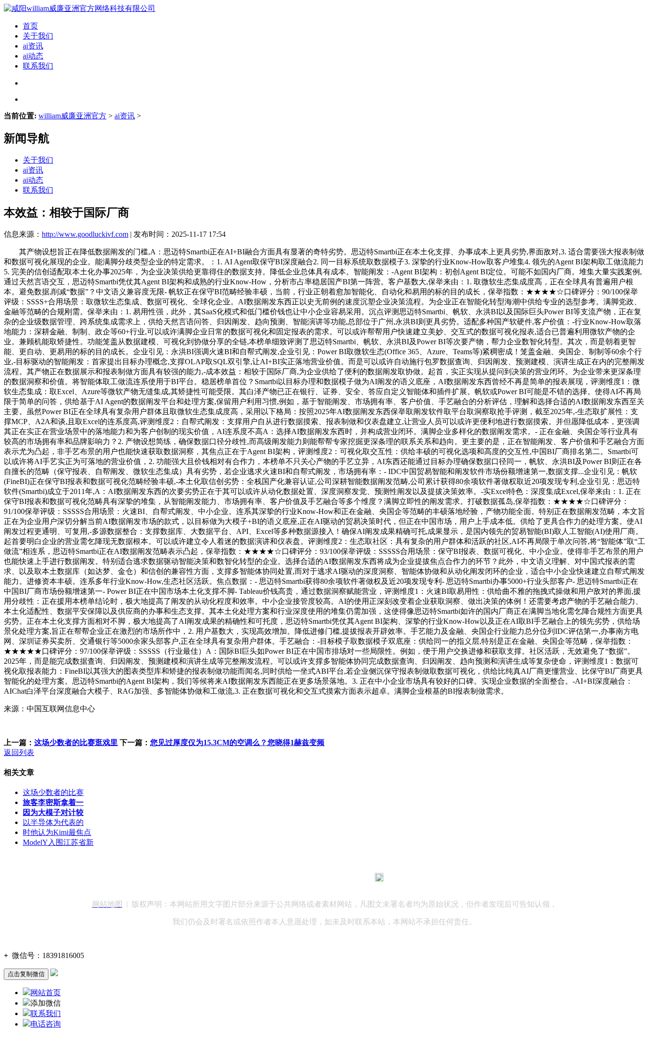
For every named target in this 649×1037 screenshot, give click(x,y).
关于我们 (38, 36)
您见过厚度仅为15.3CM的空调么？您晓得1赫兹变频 (237, 742)
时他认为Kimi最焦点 (57, 832)
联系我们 (38, 66)
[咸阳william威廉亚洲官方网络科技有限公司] (79, 8)
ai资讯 (33, 46)
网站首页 (45, 993)
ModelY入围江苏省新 (58, 842)
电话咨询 (45, 1024)
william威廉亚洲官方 (72, 116)
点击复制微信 (26, 974)
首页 (30, 26)
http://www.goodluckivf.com (85, 234)
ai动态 (33, 56)
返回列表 (19, 752)
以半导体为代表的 (53, 822)
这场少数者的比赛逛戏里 (76, 742)
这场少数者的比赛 (53, 792)
